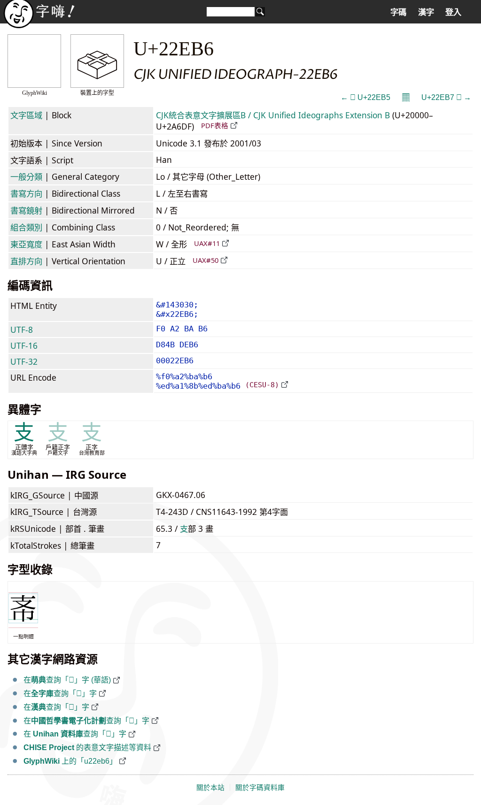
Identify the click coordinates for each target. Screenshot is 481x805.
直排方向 (26, 261)
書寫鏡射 (26, 210)
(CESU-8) (262, 385)
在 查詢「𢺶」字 (74, 734)
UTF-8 (21, 329)
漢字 (426, 12)
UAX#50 (205, 260)
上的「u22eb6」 (70, 761)
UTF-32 (24, 361)
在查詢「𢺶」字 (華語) (67, 680)
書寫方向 (26, 193)
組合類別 (26, 227)
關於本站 (210, 787)
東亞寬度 (26, 244)
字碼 (398, 12)
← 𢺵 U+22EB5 (365, 97)
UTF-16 (24, 345)
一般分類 (26, 176)
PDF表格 (214, 125)
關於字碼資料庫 (260, 787)
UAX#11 (207, 243)
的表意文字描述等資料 (87, 747)
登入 (453, 12)
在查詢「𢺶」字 (60, 694)
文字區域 (26, 115)
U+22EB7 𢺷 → (446, 97)
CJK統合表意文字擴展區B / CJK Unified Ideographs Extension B (273, 115)
